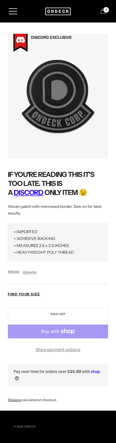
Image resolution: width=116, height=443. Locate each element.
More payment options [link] (58, 349)
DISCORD (28, 192)
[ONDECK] (58, 11)
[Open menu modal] (13, 11)
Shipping (14, 400)
